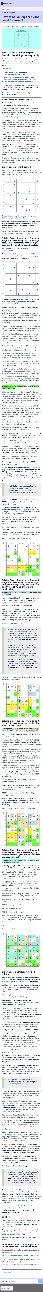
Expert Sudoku (7, 1272)
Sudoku (12, 12)
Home (4, 12)
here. (19, 95)
